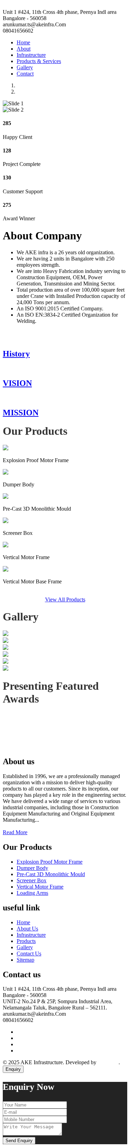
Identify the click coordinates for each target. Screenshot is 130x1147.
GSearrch (108, 1062)
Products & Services (39, 61)
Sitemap (25, 960)
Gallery (25, 67)
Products (26, 941)
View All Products (65, 599)
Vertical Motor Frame (40, 887)
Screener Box (31, 880)
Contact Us (29, 953)
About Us (27, 929)
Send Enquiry (19, 1140)
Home (23, 42)
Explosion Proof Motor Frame (50, 862)
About (24, 49)
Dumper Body (32, 868)
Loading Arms (32, 893)
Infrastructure (31, 55)
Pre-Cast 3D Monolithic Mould (51, 874)
